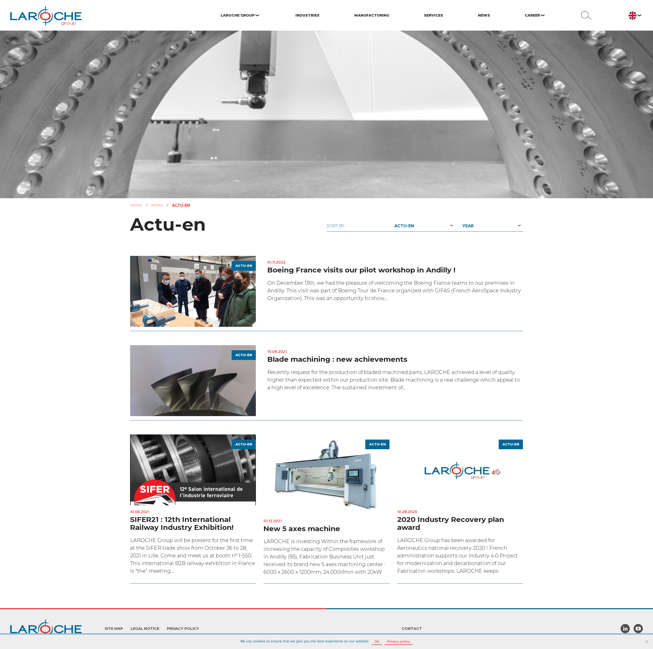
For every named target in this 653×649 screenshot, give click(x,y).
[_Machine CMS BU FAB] (326, 474)
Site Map (114, 628)
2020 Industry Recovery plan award (450, 523)
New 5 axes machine (301, 528)
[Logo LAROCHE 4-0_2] (460, 469)
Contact (412, 628)
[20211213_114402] (193, 291)
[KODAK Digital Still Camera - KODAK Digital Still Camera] (193, 380)
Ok (376, 641)
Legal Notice (145, 628)
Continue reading (497, 322)
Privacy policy (183, 628)
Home (136, 205)
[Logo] (193, 469)
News (157, 205)
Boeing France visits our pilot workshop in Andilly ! (361, 270)
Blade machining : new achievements (337, 359)
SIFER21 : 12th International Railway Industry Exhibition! (181, 523)
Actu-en (243, 266)
